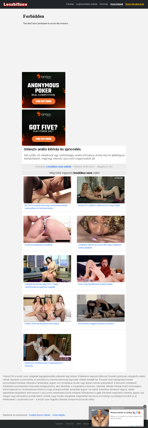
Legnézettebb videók (86, 4)
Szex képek (116, 4)
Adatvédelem (87, 424)
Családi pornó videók (39, 415)
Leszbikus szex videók (58, 166)
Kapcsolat (59, 424)
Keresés (104, 4)
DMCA (79, 424)
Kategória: (40, 166)
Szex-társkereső (134, 4)
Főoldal (70, 4)
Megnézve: (102, 166)
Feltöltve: (78, 166)
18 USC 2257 (69, 424)
